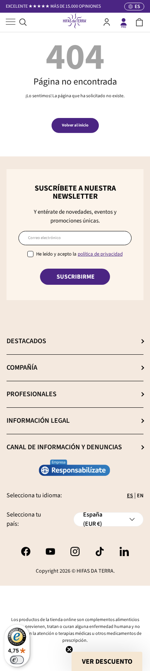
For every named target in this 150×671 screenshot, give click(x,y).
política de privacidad (100, 254)
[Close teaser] (69, 649)
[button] (139, 22)
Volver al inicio (75, 125)
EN (140, 495)
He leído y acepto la (79, 254)
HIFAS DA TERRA (95, 571)
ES (130, 495)
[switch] (17, 660)
